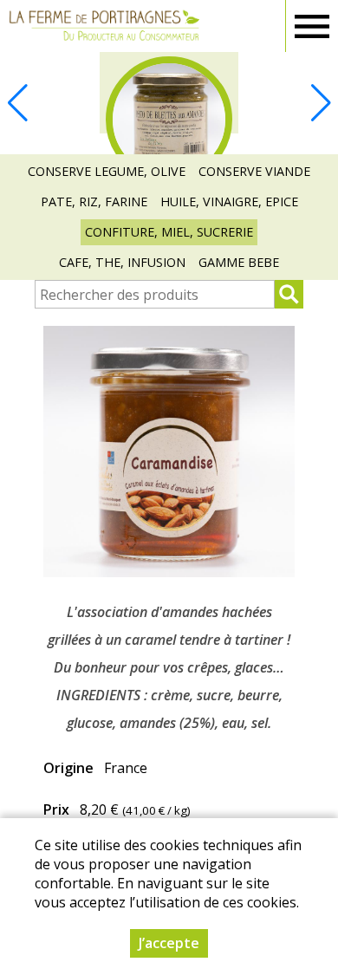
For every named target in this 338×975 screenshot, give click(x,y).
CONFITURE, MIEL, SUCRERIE (169, 232)
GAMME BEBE (238, 262)
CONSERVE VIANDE (254, 171)
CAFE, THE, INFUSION (122, 262)
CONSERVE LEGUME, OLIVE (106, 171)
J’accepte (169, 942)
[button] (320, 103)
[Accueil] (104, 26)
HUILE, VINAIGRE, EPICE (229, 201)
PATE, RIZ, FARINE (94, 201)
